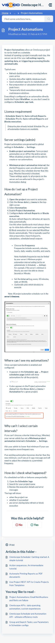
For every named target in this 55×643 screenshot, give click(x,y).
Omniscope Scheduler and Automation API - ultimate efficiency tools (27, 615)
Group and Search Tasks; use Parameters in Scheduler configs (29, 624)
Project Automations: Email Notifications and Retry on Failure (28, 599)
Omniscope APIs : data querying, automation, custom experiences (25, 607)
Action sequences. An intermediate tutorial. (26, 567)
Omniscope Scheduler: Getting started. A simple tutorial (29, 558)
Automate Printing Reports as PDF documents (25, 575)
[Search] (48, 18)
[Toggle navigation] (50, 5)
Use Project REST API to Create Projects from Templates (29, 583)
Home (5, 12)
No (20, 525)
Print (12, 544)
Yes (36, 525)
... (14, 12)
